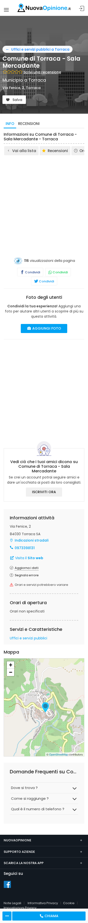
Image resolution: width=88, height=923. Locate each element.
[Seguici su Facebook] (7, 884)
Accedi (81, 8)
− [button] (10, 672)
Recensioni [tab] (29, 123)
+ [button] (10, 665)
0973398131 (25, 547)
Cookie (69, 903)
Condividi (32, 272)
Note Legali (12, 903)
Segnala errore (27, 575)
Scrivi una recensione (42, 72)
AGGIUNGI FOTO (46, 328)
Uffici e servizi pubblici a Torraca (40, 49)
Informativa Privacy (43, 903)
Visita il (28, 558)
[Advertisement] (44, 202)
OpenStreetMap (58, 754)
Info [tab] (10, 123)
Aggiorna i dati (26, 568)
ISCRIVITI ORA (44, 491)
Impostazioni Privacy (20, 907)
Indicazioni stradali (31, 540)
